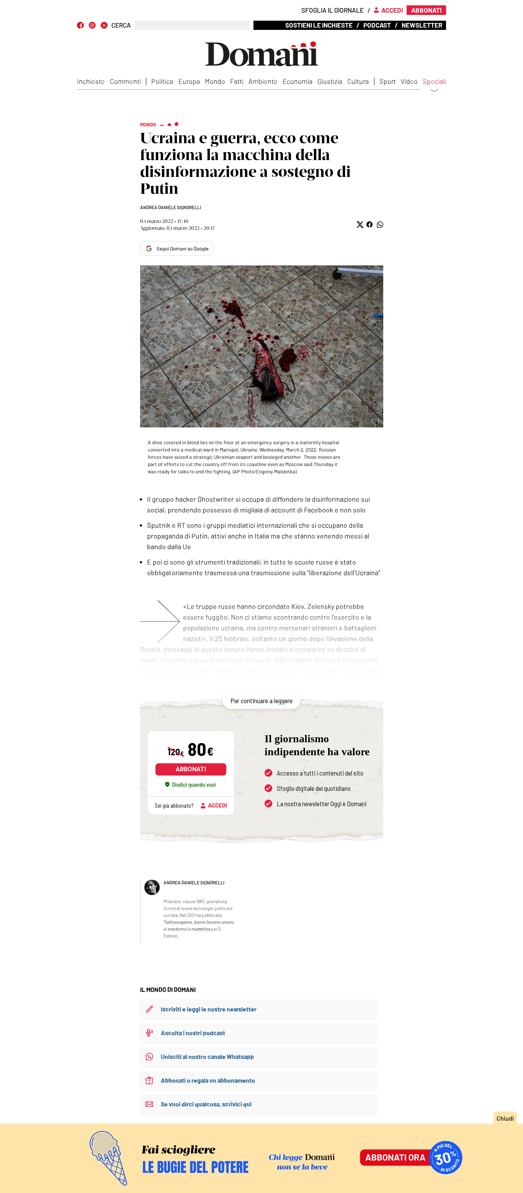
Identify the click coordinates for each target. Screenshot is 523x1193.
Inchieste (91, 81)
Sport (387, 81)
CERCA (121, 25)
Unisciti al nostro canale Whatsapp (207, 1056)
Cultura (358, 81)
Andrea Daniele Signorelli (170, 207)
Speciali (434, 81)
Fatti (237, 81)
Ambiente (263, 81)
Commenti (125, 81)
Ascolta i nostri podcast (193, 1032)
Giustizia (329, 81)
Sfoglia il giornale (332, 10)
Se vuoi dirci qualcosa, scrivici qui (206, 1104)
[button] (359, 224)
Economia (297, 81)
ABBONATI (191, 769)
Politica (162, 81)
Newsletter (422, 25)
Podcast (377, 25)
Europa (189, 81)
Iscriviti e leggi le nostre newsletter (209, 1009)
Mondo (215, 81)
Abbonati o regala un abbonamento (208, 1080)
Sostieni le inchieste (319, 25)
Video (409, 81)
